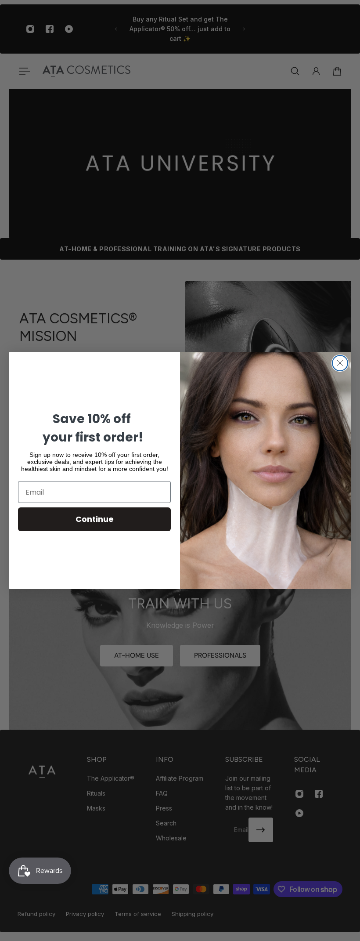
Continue (95, 519)
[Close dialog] (340, 363)
